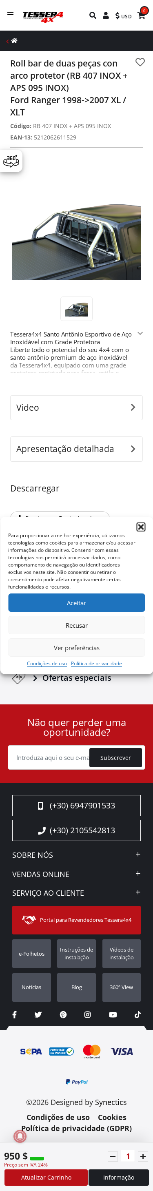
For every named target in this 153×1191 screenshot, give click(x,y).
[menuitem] (93, 15)
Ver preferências (77, 648)
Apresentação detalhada (65, 448)
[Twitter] (38, 1014)
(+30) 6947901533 (82, 805)
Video (27, 407)
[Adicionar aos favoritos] (140, 62)
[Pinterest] (63, 1014)
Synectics (111, 1102)
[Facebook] (14, 1014)
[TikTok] (138, 1014)
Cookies (112, 1117)
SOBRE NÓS (32, 855)
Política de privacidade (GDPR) (76, 1128)
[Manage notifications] (20, 1136)
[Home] (14, 40)
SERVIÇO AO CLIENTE (48, 893)
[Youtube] (113, 1014)
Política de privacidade (96, 663)
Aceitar (76, 603)
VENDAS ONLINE (40, 874)
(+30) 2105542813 (82, 830)
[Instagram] (87, 1014)
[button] (141, 527)
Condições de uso (47, 663)
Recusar (77, 625)
